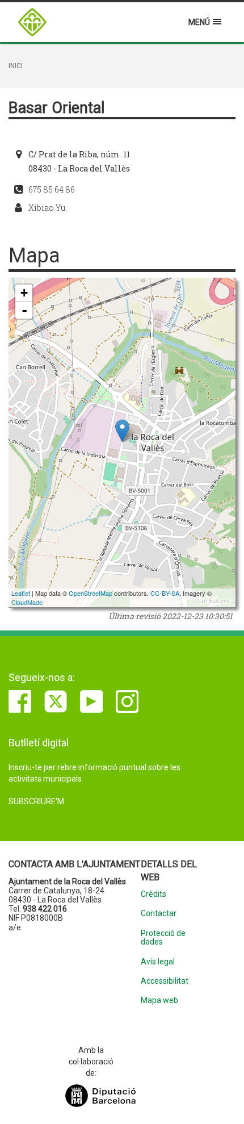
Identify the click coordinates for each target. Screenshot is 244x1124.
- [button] (24, 310)
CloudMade (27, 602)
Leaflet (20, 592)
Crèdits (153, 894)
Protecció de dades (163, 937)
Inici (16, 66)
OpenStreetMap (90, 592)
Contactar (158, 913)
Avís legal (158, 962)
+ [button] (24, 293)
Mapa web (159, 1000)
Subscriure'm (36, 801)
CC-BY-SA (164, 592)
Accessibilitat (164, 981)
